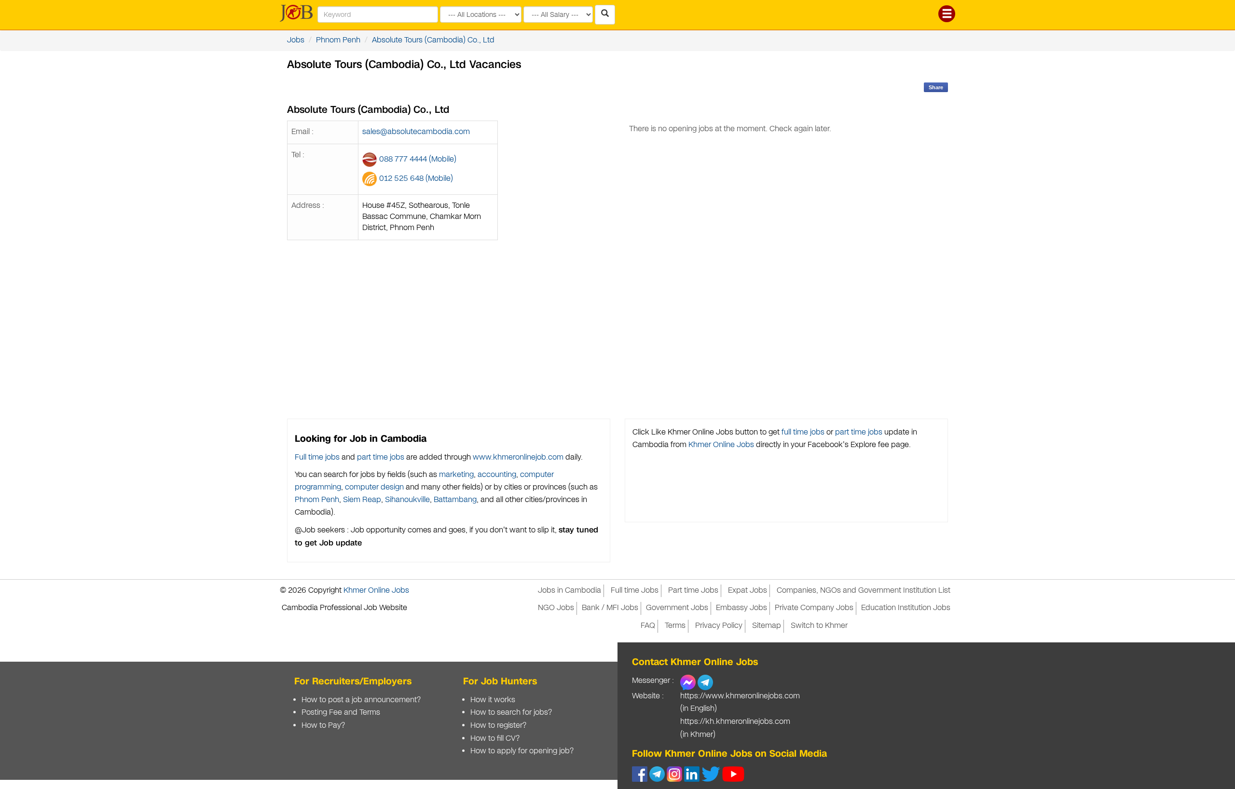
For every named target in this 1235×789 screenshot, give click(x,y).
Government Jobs (677, 608)
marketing (456, 475)
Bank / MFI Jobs (610, 608)
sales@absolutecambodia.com (416, 132)
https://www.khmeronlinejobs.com (740, 696)
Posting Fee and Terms (341, 712)
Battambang (455, 500)
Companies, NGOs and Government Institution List (863, 590)
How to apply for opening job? (522, 751)
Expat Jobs (747, 590)
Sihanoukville (407, 500)
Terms (675, 626)
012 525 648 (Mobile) (416, 179)
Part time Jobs (693, 590)
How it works (492, 700)
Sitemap (766, 626)
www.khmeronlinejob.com (518, 457)
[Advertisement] (730, 293)
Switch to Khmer (819, 626)
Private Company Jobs (814, 608)
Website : (648, 696)
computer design (374, 487)
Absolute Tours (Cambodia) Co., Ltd (433, 40)
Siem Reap (362, 500)
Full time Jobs (635, 590)
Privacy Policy (718, 626)
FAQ (648, 626)
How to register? (498, 726)
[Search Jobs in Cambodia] (605, 15)
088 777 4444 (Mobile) (417, 159)
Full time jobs (317, 457)
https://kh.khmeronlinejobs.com (735, 722)
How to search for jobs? (511, 712)
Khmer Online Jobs (721, 445)
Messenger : (653, 681)
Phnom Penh (338, 40)
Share (936, 87)
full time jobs (803, 432)
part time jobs (380, 457)
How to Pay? (323, 726)
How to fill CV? (495, 739)
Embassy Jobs (741, 608)
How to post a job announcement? (361, 700)
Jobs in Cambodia (569, 590)
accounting (497, 475)
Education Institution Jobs (905, 608)
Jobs (295, 40)
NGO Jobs (556, 608)
